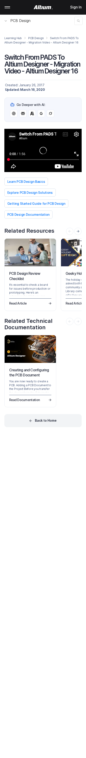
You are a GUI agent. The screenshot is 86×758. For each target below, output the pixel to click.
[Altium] (43, 7)
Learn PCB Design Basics (26, 181)
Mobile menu (7, 7)
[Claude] (32, 113)
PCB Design (20, 20)
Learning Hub (13, 38)
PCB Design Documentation (28, 214)
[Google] (41, 113)
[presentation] (78, 231)
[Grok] (50, 113)
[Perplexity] (23, 113)
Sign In (76, 7)
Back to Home (46, 420)
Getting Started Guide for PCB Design (36, 203)
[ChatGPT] (13, 113)
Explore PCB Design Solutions (30, 192)
